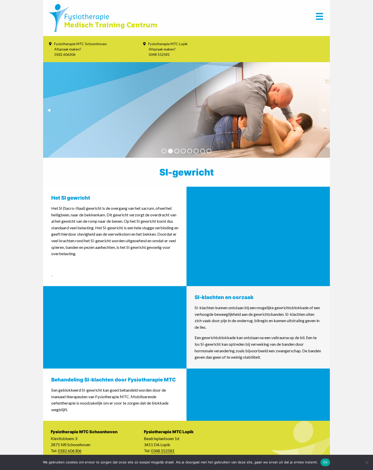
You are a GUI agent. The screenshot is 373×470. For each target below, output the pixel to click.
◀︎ (50, 109)
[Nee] (366, 462)
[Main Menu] (319, 18)
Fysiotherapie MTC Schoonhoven (80, 44)
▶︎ (326, 109)
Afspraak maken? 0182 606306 (67, 52)
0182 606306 (69, 450)
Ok (325, 462)
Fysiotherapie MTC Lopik (168, 44)
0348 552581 (163, 450)
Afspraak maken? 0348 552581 (162, 52)
